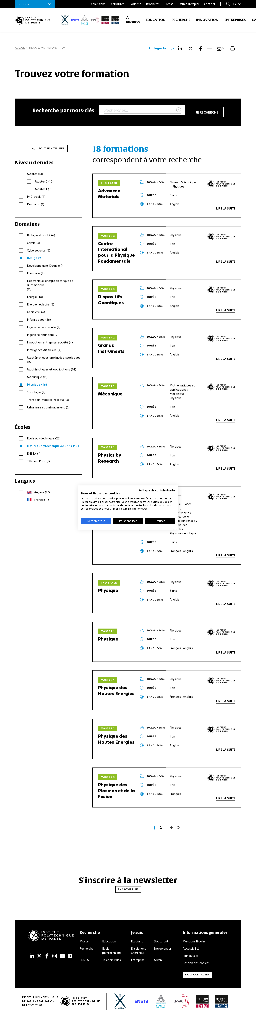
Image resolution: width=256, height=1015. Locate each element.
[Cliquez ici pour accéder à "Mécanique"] (221, 387)
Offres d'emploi (188, 4)
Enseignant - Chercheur (139, 951)
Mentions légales (194, 941)
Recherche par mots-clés (63, 110)
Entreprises (235, 20)
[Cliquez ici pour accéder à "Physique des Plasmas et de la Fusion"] (221, 777)
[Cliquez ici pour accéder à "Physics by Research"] (221, 448)
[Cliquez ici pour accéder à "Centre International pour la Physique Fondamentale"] (221, 236)
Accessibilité (191, 949)
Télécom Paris (111, 960)
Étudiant (137, 941)
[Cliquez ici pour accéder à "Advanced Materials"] (221, 184)
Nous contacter (197, 974)
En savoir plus (128, 889)
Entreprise (138, 960)
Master (85, 941)
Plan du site (190, 956)
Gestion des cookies (196, 963)
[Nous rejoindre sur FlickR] (70, 956)
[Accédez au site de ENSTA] (141, 1001)
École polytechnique (111, 951)
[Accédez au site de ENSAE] (181, 1001)
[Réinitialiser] (178, 110)
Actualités (117, 4)
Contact (209, 4)
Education (109, 941)
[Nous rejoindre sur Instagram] (54, 956)
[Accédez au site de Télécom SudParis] (222, 1001)
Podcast (135, 4)
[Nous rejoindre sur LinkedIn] (32, 956)
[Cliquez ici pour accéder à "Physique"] (221, 496)
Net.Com (28, 1005)
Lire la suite (225, 209)
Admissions (98, 4)
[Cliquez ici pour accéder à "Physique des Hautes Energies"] (221, 680)
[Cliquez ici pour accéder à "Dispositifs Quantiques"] (221, 289)
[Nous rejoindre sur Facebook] (47, 956)
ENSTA (84, 960)
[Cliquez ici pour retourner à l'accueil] (32, 20)
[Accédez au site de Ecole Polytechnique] (120, 1001)
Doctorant (161, 941)
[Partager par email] (220, 49)
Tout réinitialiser (51, 148)
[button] (35, 4)
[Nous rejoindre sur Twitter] (39, 956)
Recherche (181, 20)
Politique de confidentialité (156, 490)
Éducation (156, 20)
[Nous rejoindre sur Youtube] (62, 956)
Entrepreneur (162, 949)
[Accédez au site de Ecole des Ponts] (161, 1001)
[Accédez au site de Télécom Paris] (202, 1001)
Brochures (153, 4)
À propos (133, 20)
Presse (169, 4)
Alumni (158, 960)
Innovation (207, 20)
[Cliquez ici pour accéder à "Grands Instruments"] (221, 338)
